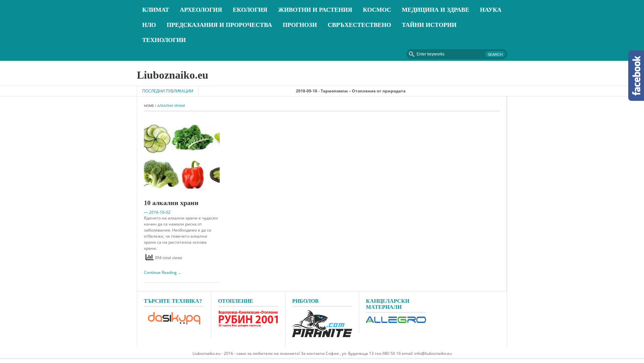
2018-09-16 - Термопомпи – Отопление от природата (342, 91)
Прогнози (300, 25)
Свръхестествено (359, 25)
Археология (201, 9)
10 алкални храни (171, 202)
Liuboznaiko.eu (172, 75)
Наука (490, 9)
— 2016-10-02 (157, 212)
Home (149, 105)
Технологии (164, 40)
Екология (250, 9)
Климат (155, 9)
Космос (377, 9)
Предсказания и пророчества (219, 25)
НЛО (149, 25)
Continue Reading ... (162, 272)
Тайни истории (429, 25)
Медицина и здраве (435, 9)
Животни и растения (315, 9)
